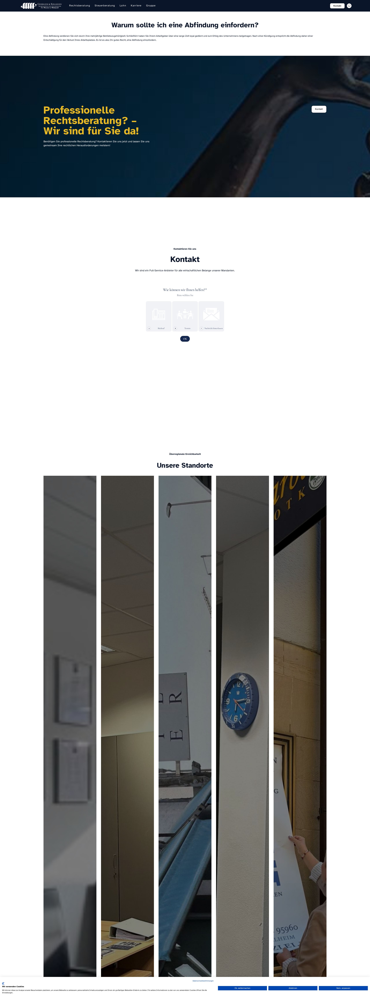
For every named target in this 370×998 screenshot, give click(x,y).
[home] (40, 6)
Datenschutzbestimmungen (203, 981)
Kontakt (337, 6)
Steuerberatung (105, 5)
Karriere (136, 5)
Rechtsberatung (79, 5)
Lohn (123, 5)
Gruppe (151, 5)
